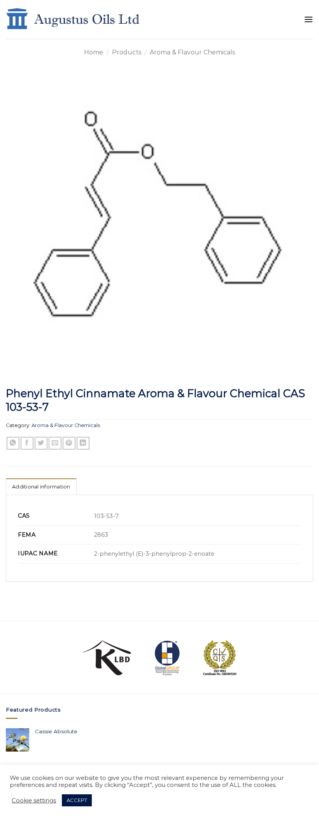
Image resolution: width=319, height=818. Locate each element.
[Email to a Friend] (55, 443)
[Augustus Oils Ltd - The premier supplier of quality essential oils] (73, 19)
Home (93, 52)
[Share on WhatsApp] (13, 443)
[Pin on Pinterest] (69, 443)
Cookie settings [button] (34, 800)
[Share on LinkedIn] (83, 443)
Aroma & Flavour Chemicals (192, 52)
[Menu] (308, 19)
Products (126, 52)
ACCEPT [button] (77, 800)
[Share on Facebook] (27, 443)
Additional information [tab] (41, 487)
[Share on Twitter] (41, 443)
